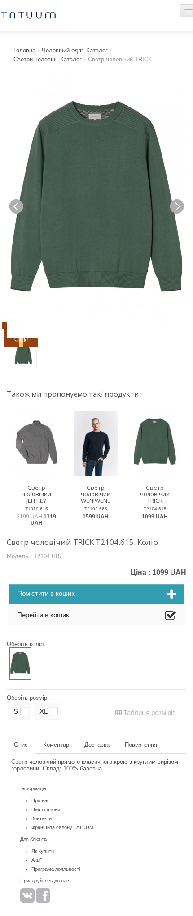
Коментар (56, 744)
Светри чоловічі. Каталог (47, 59)
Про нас (40, 800)
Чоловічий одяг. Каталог (75, 50)
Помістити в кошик (46, 593)
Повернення (141, 744)
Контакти (41, 818)
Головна (24, 50)
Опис (21, 744)
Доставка (97, 744)
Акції (36, 860)
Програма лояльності (55, 869)
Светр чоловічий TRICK (155, 494)
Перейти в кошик (43, 615)
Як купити (42, 851)
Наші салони (45, 809)
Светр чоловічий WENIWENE (95, 494)
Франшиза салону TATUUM (62, 827)
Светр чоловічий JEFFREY (36, 494)
